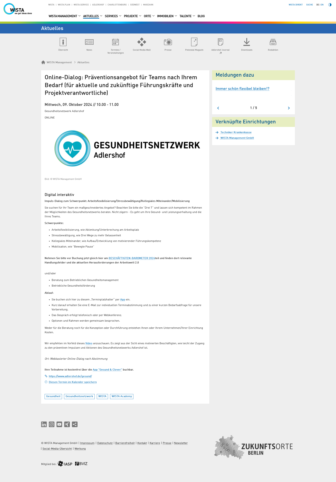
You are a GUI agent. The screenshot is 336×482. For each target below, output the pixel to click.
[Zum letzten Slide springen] (218, 108)
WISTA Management (63, 16)
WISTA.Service (81, 5)
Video (88, 343)
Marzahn (148, 5)
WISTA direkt (296, 5)
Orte (148, 16)
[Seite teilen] (75, 424)
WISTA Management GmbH (237, 138)
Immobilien (165, 16)
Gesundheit (53, 396)
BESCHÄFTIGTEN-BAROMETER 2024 (132, 258)
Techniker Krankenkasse (236, 132)
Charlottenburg (117, 5)
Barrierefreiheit (125, 443)
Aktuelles (91, 16)
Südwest (135, 5)
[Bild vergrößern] (125, 148)
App (122, 299)
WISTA (51, 5)
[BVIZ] (81, 464)
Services (111, 16)
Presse (167, 443)
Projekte (131, 16)
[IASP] (65, 464)
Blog (201, 16)
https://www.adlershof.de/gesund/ (70, 376)
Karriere (155, 443)
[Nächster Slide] (288, 108)
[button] (44, 424)
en (322, 5)
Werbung (80, 448)
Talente (186, 16)
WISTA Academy (122, 396)
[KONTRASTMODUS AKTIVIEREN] (329, 4)
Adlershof (98, 5)
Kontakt (142, 443)
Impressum (87, 443)
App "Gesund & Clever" (107, 369)
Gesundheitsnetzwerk (79, 396)
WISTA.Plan (64, 5)
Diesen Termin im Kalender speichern (73, 382)
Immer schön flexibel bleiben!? (242, 89)
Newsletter (181, 443)
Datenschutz (105, 443)
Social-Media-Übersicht (57, 448)
